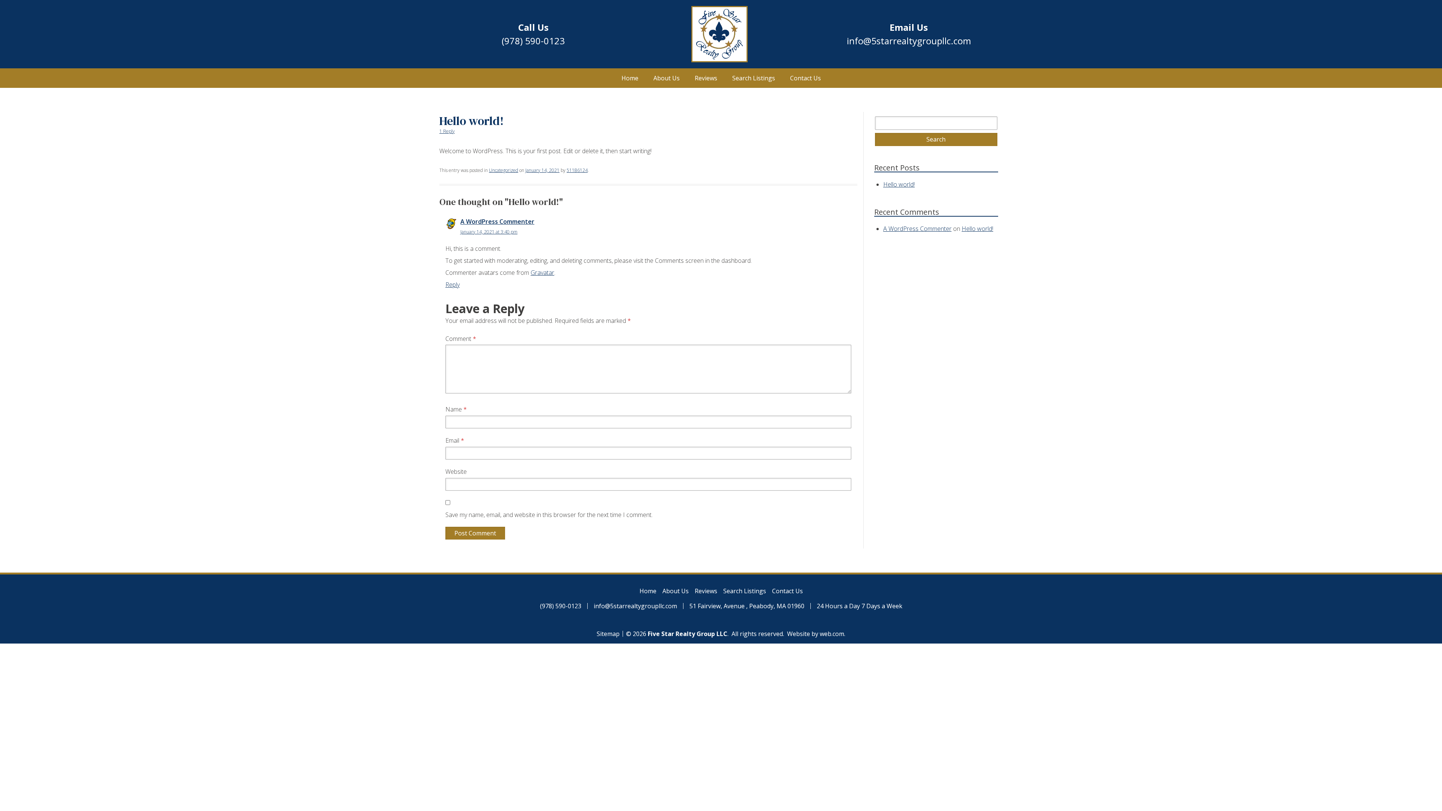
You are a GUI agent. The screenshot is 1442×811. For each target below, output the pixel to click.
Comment (460, 339)
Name (456, 409)
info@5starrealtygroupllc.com (909, 41)
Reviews (706, 78)
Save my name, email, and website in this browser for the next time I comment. (549, 515)
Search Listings (753, 78)
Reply (452, 284)
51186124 (577, 170)
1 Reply (447, 131)
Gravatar (542, 272)
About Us (666, 78)
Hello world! (899, 184)
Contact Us (805, 78)
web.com (832, 634)
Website (456, 471)
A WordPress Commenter (497, 221)
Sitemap (608, 634)
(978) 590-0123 (533, 41)
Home (629, 78)
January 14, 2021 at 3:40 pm (488, 232)
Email (454, 440)
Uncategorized (503, 170)
